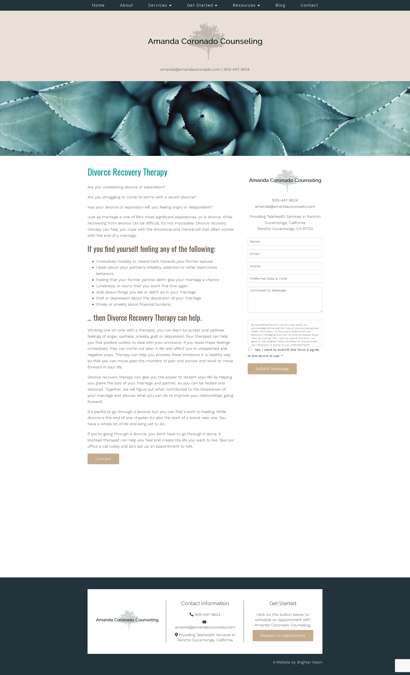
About (126, 5)
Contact (309, 5)
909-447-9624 (237, 69)
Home (98, 5)
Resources (244, 5)
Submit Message (272, 368)
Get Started (200, 5)
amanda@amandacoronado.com (190, 69)
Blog (280, 5)
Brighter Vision (309, 662)
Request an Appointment (283, 636)
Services (157, 5)
